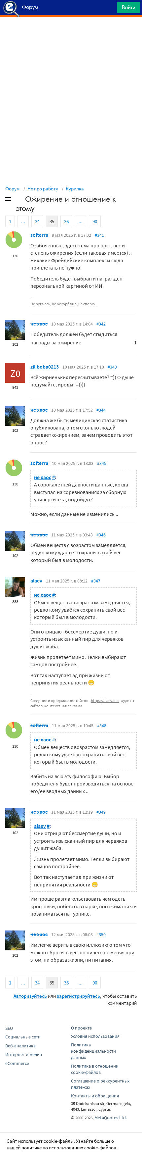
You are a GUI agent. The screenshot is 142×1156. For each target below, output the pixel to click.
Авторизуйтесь (30, 996)
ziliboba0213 (44, 366)
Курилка (75, 188)
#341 (99, 235)
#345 (101, 463)
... (23, 221)
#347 (95, 581)
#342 (101, 324)
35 (52, 221)
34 (37, 221)
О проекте (81, 1028)
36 (66, 221)
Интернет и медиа (23, 1054)
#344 (101, 410)
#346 (101, 535)
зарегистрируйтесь (78, 996)
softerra (39, 234)
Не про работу (42, 188)
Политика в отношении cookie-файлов (95, 1069)
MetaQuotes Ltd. (110, 1118)
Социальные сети (23, 1037)
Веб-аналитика (20, 1046)
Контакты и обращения (95, 1096)
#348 (101, 726)
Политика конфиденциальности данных (93, 1051)
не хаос (39, 323)
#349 (101, 812)
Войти (128, 7)
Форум (12, 188)
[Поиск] (110, 9)
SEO (9, 1028)
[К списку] (19, 200)
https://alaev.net (105, 700)
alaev (36, 580)
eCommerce (17, 1063)
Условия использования (95, 1036)
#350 (101, 934)
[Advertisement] (71, 33)
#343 (112, 367)
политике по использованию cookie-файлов (68, 1147)
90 (94, 221)
